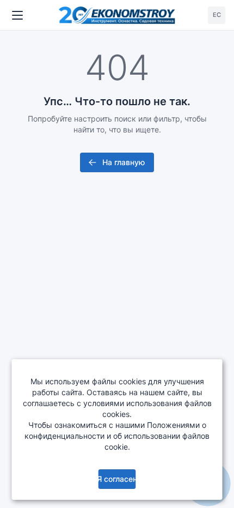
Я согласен (117, 478)
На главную (123, 162)
